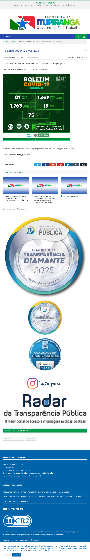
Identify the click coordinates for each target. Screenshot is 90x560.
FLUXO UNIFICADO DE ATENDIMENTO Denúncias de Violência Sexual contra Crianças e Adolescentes (44, 5)
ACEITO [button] (17, 554)
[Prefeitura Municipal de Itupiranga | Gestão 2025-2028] (45, 22)
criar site (17, 532)
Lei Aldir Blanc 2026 (70, 196)
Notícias (84, 57)
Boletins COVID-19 (74, 57)
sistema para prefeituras (32, 532)
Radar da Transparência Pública (29, 540)
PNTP (13, 540)
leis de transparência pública (40, 535)
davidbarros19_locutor (14, 57)
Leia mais (27, 550)
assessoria (58, 532)
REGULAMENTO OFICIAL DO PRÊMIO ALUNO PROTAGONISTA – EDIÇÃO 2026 (16, 198)
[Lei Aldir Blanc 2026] (74, 185)
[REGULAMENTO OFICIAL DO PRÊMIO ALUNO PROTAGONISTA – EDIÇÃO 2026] (16, 185)
